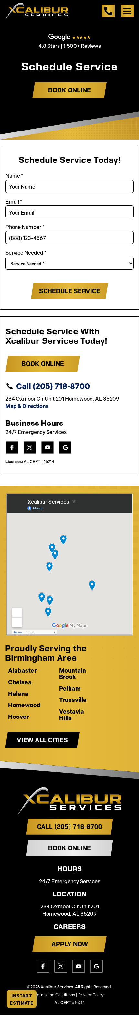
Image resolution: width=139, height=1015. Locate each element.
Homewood (24, 705)
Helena (18, 694)
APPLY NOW (69, 943)
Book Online (69, 90)
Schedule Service (69, 291)
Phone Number (25, 227)
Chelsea (20, 682)
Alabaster (22, 671)
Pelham (69, 689)
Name (14, 176)
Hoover (18, 717)
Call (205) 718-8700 (53, 386)
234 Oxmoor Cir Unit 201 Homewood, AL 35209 (69, 910)
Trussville (73, 700)
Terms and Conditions (55, 995)
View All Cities (42, 740)
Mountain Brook (72, 674)
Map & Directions (26, 406)
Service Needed (26, 253)
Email (13, 202)
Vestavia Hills (71, 715)
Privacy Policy (91, 995)
